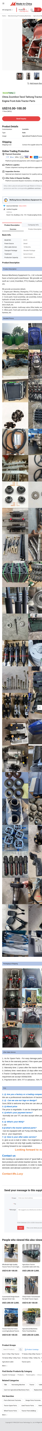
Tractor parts (26, 1362)
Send (20, 1228)
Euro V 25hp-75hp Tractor (10, 1354)
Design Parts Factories (33, 1400)
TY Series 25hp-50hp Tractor (31, 1354)
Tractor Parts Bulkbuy (29, 1411)
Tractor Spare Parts (10, 1405)
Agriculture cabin (7, 1362)
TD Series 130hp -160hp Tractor (31, 1358)
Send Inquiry (21, 119)
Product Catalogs (32, 1349)
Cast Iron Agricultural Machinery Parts (16, 1390)
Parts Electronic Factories (12, 1400)
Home (4, 16)
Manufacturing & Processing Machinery (19, 16)
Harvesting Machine (18, 1385)
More (4, 1415)
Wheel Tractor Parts (10, 1411)
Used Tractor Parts (27, 1405)
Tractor (31, 1385)
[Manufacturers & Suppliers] (21, 4)
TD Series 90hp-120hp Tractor (12, 1358)
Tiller (5, 1385)
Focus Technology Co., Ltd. (27, 1422)
